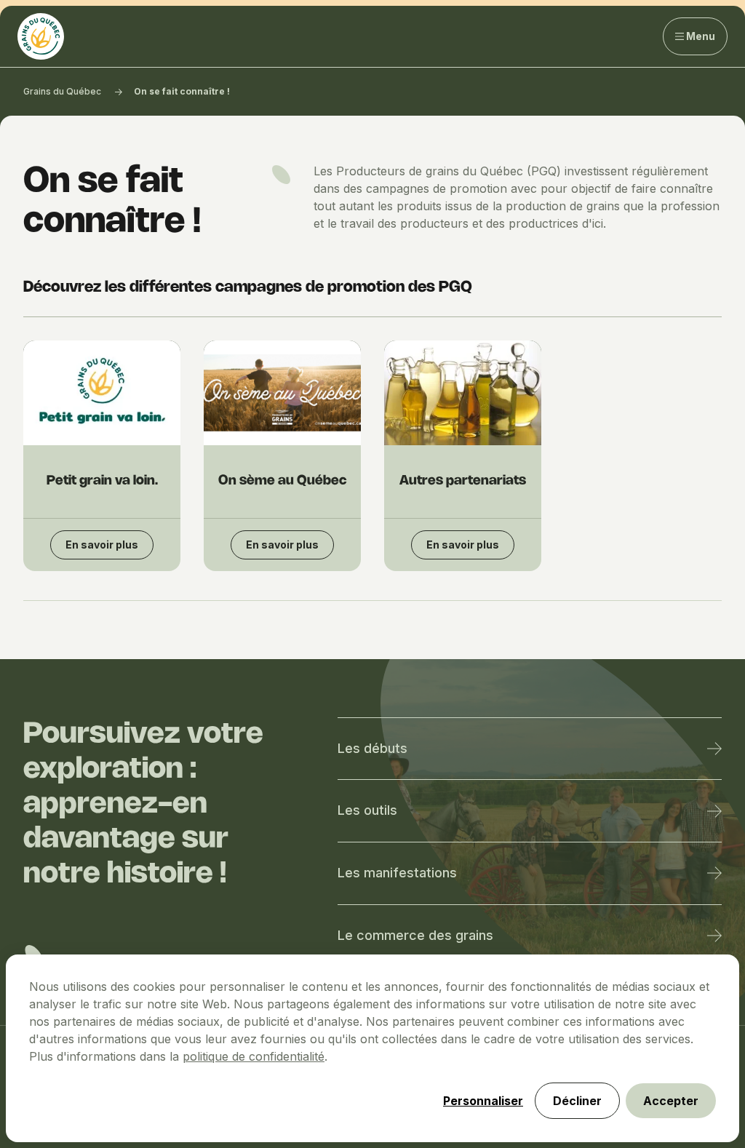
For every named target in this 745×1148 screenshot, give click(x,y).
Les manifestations (397, 872)
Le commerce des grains (415, 935)
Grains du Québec (62, 91)
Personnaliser (483, 1100)
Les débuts (372, 748)
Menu (700, 36)
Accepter (670, 1100)
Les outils (367, 810)
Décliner (577, 1100)
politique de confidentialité (253, 1056)
